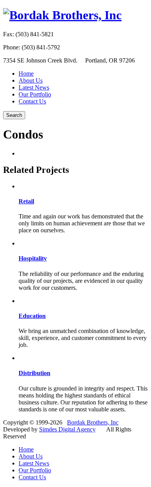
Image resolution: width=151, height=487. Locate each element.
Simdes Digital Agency (67, 429)
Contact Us (32, 101)
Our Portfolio (35, 94)
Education (32, 316)
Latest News (34, 87)
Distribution (34, 373)
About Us (31, 80)
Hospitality (33, 258)
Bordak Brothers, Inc (92, 422)
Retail (26, 201)
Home (26, 73)
